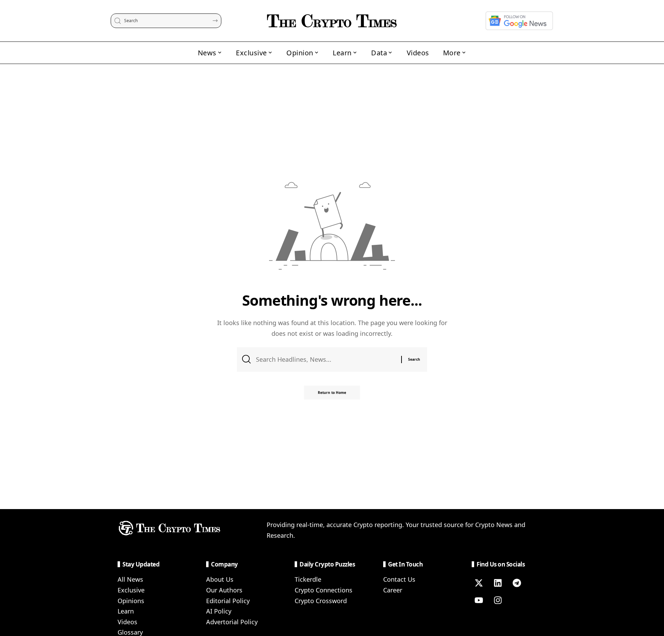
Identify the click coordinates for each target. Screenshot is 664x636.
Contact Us (399, 579)
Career (392, 590)
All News (130, 579)
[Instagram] (497, 600)
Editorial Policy (228, 601)
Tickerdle (308, 579)
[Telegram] (516, 582)
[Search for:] (326, 359)
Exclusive (131, 590)
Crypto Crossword (321, 601)
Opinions (131, 601)
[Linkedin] (497, 582)
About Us (219, 579)
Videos (127, 622)
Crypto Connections (323, 590)
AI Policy (218, 611)
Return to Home (332, 392)
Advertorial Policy (232, 622)
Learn (126, 611)
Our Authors (224, 590)
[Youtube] (478, 600)
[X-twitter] (478, 582)
